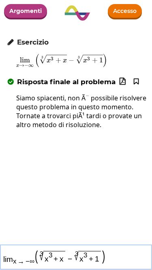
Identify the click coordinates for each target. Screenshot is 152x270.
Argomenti (25, 11)
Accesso (125, 11)
